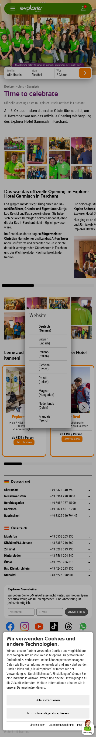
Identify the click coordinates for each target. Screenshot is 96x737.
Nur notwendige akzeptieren (48, 713)
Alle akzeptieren (48, 700)
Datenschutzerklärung (61, 724)
